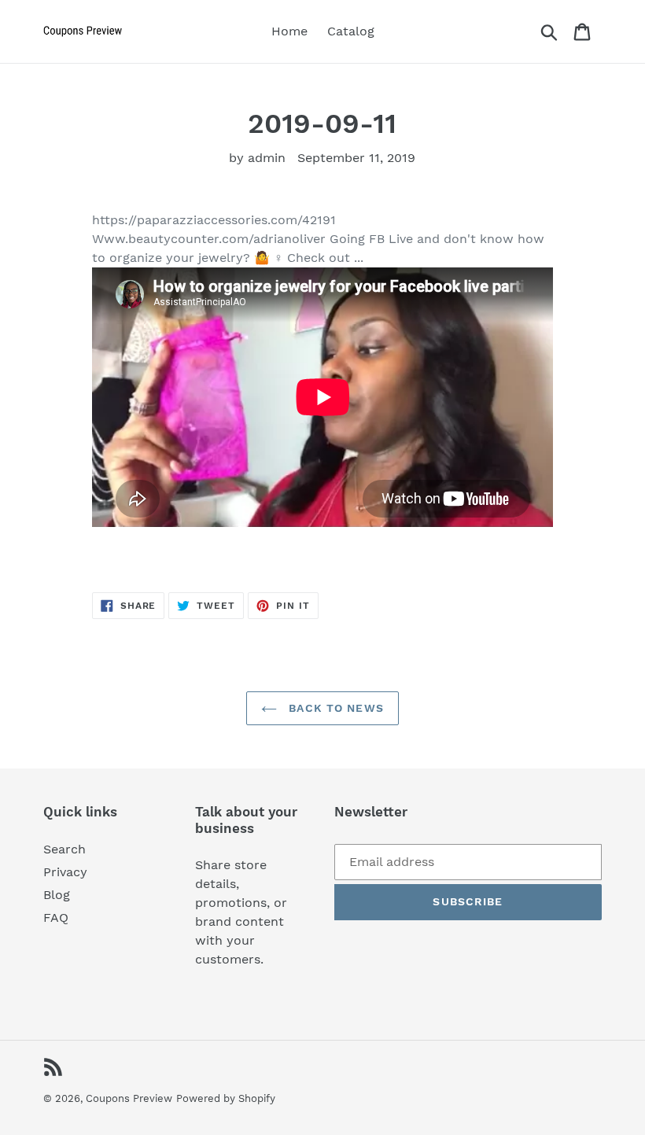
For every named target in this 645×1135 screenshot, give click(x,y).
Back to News (334, 708)
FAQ (55, 917)
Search (64, 849)
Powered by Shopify (225, 1098)
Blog (56, 894)
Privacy (65, 871)
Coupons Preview (129, 1098)
